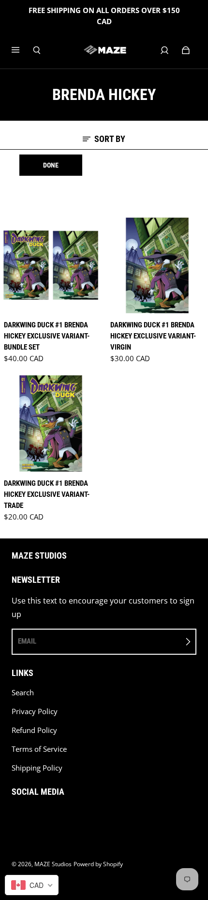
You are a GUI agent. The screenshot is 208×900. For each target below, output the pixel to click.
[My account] (164, 50)
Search (23, 693)
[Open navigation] (22, 50)
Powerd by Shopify (98, 864)
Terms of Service (39, 749)
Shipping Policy (37, 768)
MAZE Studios (53, 864)
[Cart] (185, 50)
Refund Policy (34, 730)
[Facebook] (14, 816)
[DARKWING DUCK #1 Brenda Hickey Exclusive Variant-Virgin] (157, 265)
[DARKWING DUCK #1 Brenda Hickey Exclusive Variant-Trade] (51, 423)
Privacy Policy (35, 711)
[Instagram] (35, 816)
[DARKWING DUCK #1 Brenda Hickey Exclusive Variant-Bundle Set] (51, 265)
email (27, 641)
